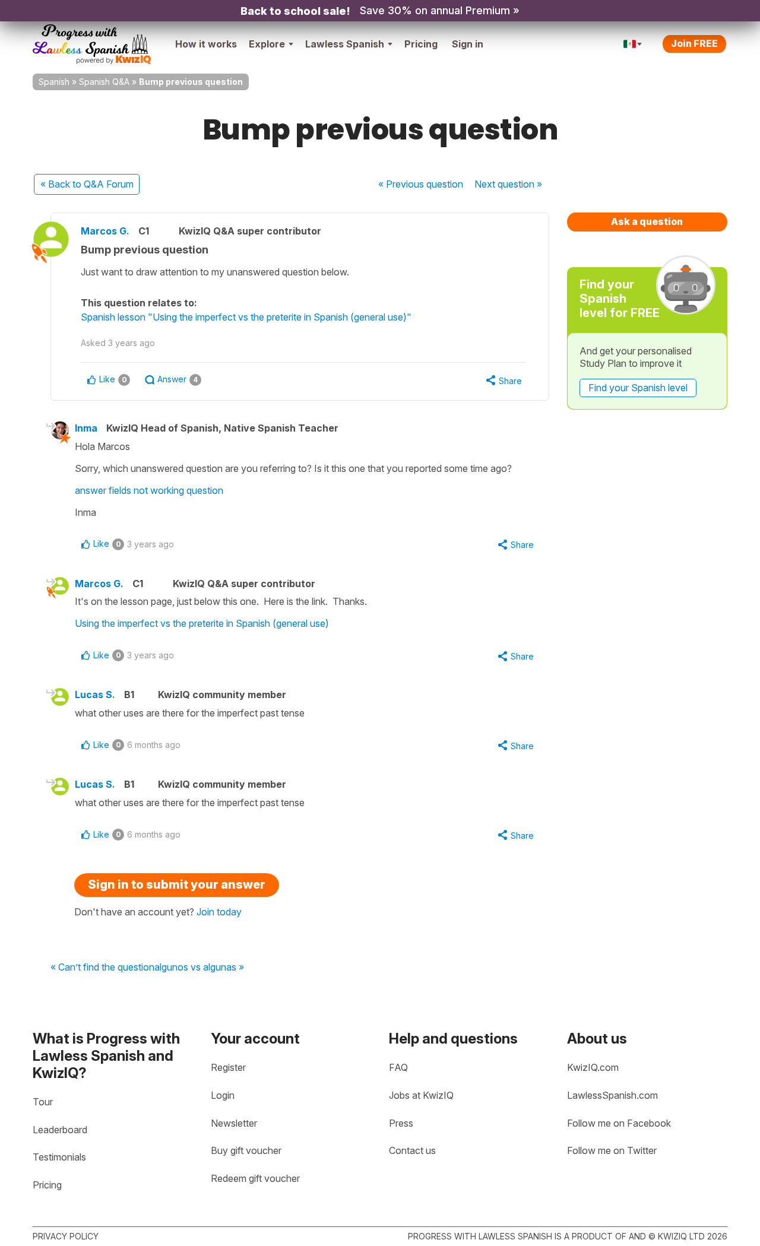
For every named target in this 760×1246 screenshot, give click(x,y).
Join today (219, 912)
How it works (206, 44)
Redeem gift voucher (255, 1178)
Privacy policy (66, 1236)
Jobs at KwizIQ (421, 1095)
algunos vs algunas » (199, 967)
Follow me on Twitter (612, 1150)
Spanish (54, 82)
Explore (267, 44)
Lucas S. (95, 694)
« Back (87, 184)
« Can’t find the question (102, 967)
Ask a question (647, 221)
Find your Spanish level (638, 388)
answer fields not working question (149, 490)
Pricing (421, 44)
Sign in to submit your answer (176, 884)
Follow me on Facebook (619, 1123)
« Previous (420, 184)
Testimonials (59, 1157)
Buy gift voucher (246, 1150)
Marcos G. (105, 231)
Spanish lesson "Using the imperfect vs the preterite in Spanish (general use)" (246, 317)
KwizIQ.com (593, 1067)
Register (228, 1067)
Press (401, 1123)
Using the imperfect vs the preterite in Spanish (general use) (202, 623)
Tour (43, 1102)
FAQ (398, 1067)
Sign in (467, 44)
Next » (508, 184)
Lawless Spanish (344, 44)
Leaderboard (60, 1130)
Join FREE (694, 43)
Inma (86, 428)
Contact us (412, 1150)
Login (223, 1095)
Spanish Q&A (104, 82)
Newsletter (234, 1123)
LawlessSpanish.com (612, 1095)
